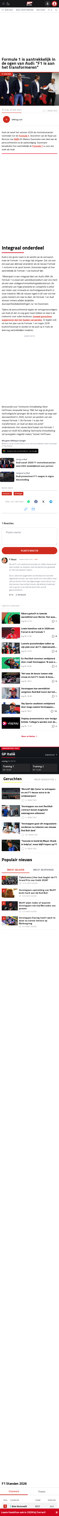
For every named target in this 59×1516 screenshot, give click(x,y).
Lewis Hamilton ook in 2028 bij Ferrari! (23, 1512)
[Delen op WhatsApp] (28, 501)
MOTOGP (41, 9)
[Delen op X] (43, 501)
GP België (18, 493)
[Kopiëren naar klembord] (26, 509)
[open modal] (54, 4)
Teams (41, 1491)
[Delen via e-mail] (33, 509)
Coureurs (14, 1491)
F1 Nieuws (6, 74)
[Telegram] (51, 501)
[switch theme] (8, 3)
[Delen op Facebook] (36, 501)
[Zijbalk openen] (3, 3)
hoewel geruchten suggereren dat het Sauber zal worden (27, 318)
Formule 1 (24, 135)
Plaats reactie (29, 550)
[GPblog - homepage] (29, 3)
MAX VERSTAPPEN (25, 9)
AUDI (16, 139)
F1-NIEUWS (7, 9)
